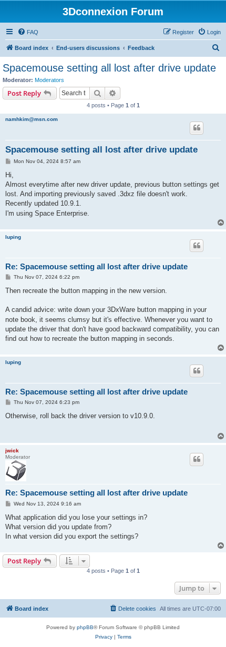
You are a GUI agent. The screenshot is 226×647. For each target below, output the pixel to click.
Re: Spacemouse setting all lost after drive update (96, 266)
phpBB (85, 627)
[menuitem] (27, 32)
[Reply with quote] (196, 128)
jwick (12, 450)
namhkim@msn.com (31, 119)
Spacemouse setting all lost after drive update (109, 68)
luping (13, 237)
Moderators (49, 80)
